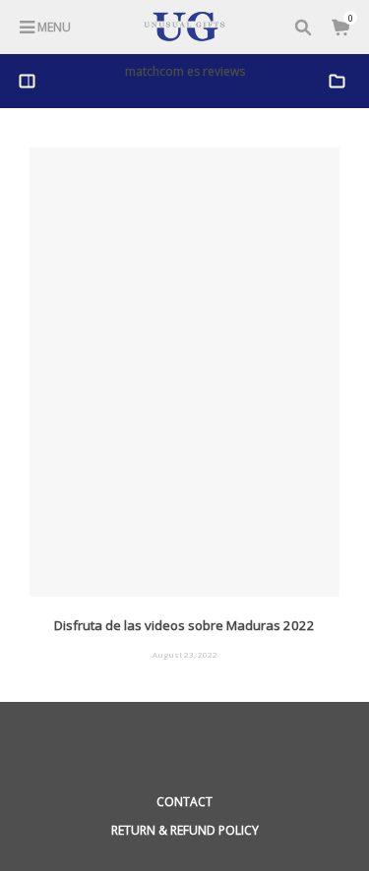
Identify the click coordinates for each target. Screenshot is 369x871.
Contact (184, 801)
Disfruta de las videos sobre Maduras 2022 (184, 625)
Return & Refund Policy (185, 830)
